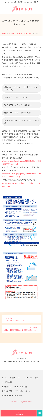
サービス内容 (7, 382)
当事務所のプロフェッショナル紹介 (15, 386)
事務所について (16, 377)
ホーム (4, 377)
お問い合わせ (18, 414)
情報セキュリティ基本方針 (12, 395)
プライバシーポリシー (23, 391)
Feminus (15, 401)
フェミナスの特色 (31, 377)
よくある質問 (7, 391)
